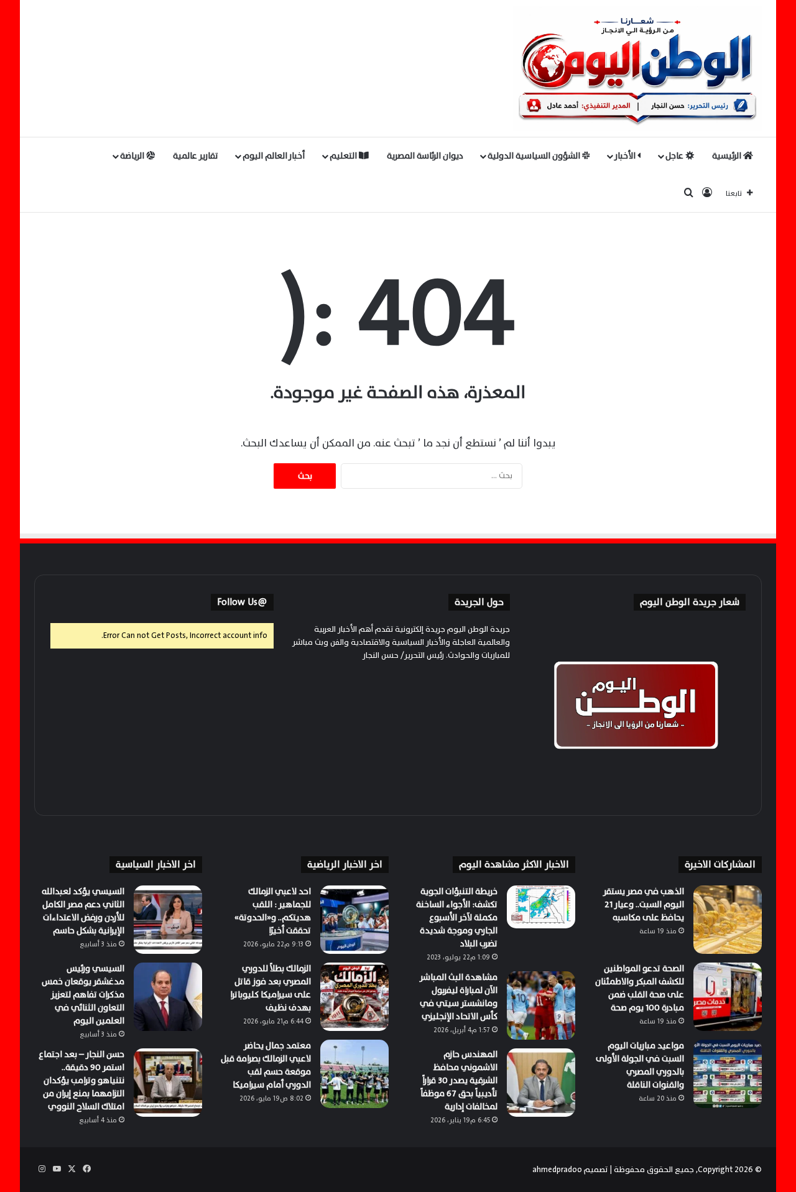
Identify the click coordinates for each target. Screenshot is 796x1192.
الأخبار (625, 156)
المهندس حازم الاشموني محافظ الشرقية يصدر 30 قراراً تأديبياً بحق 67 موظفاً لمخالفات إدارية (458, 1080)
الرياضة (133, 156)
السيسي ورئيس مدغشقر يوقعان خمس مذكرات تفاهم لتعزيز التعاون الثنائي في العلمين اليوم (83, 994)
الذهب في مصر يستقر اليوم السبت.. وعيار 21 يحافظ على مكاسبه (643, 904)
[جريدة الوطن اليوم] (637, 68)
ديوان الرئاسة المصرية (425, 156)
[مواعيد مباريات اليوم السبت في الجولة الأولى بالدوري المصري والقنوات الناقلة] (727, 1074)
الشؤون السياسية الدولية (535, 156)
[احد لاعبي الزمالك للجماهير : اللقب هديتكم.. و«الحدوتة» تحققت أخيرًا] (354, 919)
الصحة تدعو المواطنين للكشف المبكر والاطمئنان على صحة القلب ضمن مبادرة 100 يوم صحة (639, 988)
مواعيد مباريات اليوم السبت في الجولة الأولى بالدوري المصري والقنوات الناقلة (640, 1065)
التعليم (344, 156)
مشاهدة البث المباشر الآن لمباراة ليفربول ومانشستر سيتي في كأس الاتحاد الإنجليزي (458, 996)
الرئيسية (727, 156)
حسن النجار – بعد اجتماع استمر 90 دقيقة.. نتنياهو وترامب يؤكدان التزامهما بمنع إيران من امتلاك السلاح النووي (81, 1080)
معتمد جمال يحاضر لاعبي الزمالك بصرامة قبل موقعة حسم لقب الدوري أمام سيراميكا (266, 1065)
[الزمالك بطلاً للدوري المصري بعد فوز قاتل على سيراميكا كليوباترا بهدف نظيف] (354, 997)
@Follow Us (242, 602)
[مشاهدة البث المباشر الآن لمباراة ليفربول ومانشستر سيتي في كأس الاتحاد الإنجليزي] (541, 1005)
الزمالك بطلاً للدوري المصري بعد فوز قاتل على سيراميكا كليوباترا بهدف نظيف (270, 988)
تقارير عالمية (195, 156)
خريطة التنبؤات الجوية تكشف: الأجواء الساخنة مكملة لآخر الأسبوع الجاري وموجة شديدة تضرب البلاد (456, 917)
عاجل (675, 156)
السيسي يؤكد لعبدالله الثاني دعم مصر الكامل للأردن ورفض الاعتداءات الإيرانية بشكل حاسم (83, 911)
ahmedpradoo (557, 1169)
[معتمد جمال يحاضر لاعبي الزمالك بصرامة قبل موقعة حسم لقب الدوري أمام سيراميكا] (354, 1074)
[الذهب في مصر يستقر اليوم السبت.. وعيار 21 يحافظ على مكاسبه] (727, 919)
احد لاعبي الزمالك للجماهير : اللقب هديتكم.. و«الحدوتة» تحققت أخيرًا (272, 911)
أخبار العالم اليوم (274, 156)
